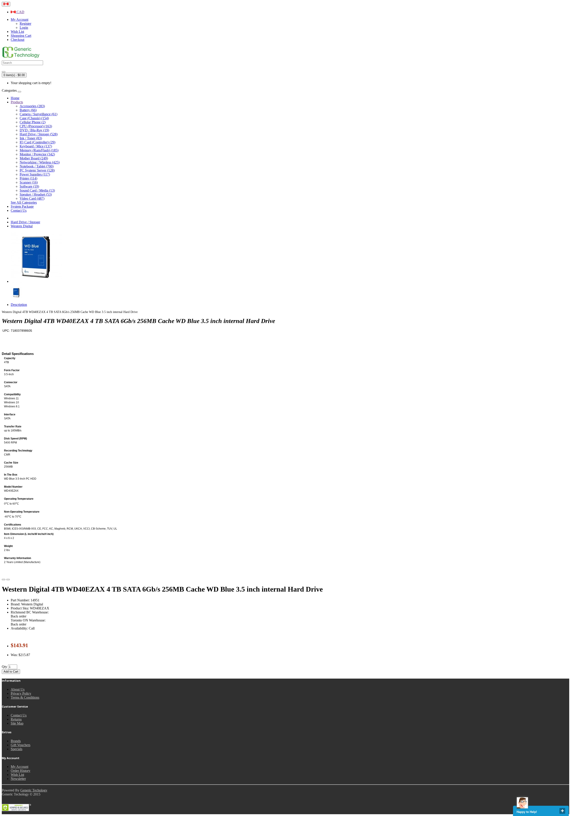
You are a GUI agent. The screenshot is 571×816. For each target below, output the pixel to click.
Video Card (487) (32, 198)
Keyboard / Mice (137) (36, 146)
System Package (22, 206)
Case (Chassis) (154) (34, 118)
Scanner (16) (29, 182)
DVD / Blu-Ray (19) (34, 130)
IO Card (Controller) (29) (37, 142)
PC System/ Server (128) (37, 170)
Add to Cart (11, 671)
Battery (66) (28, 110)
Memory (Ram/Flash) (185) (39, 150)
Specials (16, 749)
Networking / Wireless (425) (40, 162)
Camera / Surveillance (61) (38, 114)
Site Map (17, 723)
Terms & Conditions (25, 697)
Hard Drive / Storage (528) (39, 134)
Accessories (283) (32, 106)
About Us (18, 689)
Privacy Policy (21, 693)
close (562, 811)
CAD (20, 12)
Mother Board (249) (34, 158)
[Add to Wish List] (3, 579)
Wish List (17, 775)
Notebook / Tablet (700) (37, 166)
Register (25, 23)
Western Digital (22, 226)
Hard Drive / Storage (25, 222)
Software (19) (29, 186)
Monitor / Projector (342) (37, 154)
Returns (16, 719)
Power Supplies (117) (35, 174)
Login (24, 27)
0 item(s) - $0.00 (14, 75)
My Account (19, 766)
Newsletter (18, 779)
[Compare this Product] (8, 579)
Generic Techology (33, 790)
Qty (4, 667)
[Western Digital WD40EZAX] (36, 281)
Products (17, 102)
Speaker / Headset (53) (36, 194)
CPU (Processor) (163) (36, 126)
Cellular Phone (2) (33, 122)
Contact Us (19, 210)
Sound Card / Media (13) (37, 190)
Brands (16, 741)
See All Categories (24, 202)
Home (15, 98)
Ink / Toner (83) (31, 138)
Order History (20, 771)
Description (19, 305)
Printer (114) (28, 178)
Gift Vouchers (20, 745)
